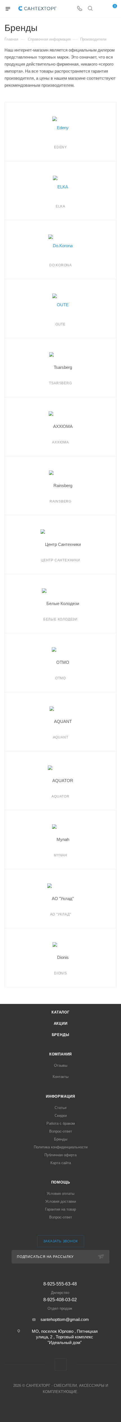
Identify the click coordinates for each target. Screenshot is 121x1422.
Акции (61, 1023)
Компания (60, 1054)
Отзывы (60, 1065)
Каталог (60, 1012)
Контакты (60, 1077)
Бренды (61, 1035)
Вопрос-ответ (60, 1131)
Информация (60, 1096)
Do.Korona (60, 265)
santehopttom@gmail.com (65, 1319)
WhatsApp (61, 1364)
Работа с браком (60, 1123)
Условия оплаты (60, 1193)
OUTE (60, 324)
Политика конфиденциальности (61, 1147)
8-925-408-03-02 (60, 1304)
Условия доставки (60, 1201)
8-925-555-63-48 (60, 1288)
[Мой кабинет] (100, 8)
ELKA (60, 206)
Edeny (60, 147)
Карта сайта (60, 1163)
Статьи (60, 1108)
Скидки (61, 1115)
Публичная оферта (60, 1155)
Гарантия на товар (60, 1209)
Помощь (60, 1182)
